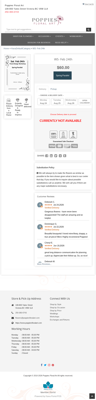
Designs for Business (39, 43)
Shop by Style (55, 304)
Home (6, 48)
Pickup (53, 89)
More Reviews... (44, 264)
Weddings (54, 313)
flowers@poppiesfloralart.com (27, 318)
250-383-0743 (21, 313)
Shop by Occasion (57, 307)
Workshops (54, 317)
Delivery (42, 89)
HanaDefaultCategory (20, 48)
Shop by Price (55, 310)
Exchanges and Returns (60, 320)
